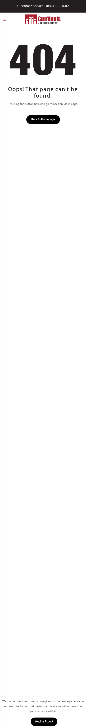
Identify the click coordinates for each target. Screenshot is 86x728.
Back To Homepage (43, 119)
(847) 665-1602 (57, 6)
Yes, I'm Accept (44, 721)
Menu (4, 19)
